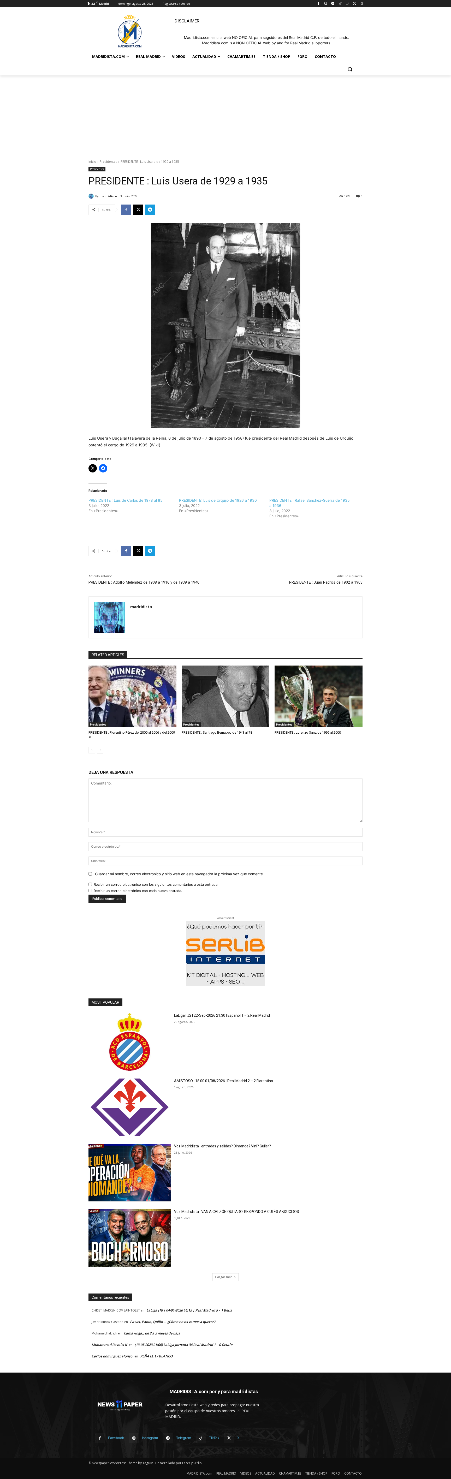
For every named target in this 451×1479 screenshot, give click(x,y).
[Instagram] (326, 4)
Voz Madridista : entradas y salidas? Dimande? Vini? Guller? (222, 1146)
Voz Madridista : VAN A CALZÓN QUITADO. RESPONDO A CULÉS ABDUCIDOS (236, 1211)
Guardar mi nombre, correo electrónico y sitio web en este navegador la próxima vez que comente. (179, 874)
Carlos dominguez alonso (112, 1356)
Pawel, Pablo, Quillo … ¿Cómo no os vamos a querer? (172, 1321)
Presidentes (108, 161)
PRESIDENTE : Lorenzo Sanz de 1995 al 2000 (308, 732)
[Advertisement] (225, 114)
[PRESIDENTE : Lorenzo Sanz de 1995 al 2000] (319, 696)
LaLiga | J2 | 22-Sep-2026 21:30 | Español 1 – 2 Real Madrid (222, 1015)
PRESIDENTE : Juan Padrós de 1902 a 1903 (326, 582)
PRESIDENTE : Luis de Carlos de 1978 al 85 (125, 500)
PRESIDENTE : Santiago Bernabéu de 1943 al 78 (217, 732)
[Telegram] (333, 4)
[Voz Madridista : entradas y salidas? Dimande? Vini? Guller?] (129, 1172)
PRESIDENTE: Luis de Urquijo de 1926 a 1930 (218, 500)
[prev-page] (91, 750)
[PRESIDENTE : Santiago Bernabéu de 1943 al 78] (226, 696)
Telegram (183, 1438)
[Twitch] (348, 4)
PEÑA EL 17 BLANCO (156, 1356)
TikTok (214, 1438)
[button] (350, 69)
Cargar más (223, 1277)
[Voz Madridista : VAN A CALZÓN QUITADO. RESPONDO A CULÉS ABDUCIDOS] (129, 1238)
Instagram (150, 1438)
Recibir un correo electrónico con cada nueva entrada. (138, 891)
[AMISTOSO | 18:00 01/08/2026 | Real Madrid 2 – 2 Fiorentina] (129, 1107)
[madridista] (91, 196)
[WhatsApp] (362, 4)
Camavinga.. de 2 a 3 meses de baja (152, 1333)
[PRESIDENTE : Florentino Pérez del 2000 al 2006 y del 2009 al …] (132, 696)
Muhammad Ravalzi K (109, 1344)
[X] (355, 4)
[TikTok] (340, 4)
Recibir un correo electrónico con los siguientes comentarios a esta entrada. (156, 884)
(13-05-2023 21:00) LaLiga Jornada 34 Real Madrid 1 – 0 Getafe (183, 1344)
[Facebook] (318, 4)
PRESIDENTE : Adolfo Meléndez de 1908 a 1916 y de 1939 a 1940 (143, 582)
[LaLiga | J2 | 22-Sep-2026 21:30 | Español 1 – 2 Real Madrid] (129, 1042)
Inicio (92, 161)
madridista (108, 196)
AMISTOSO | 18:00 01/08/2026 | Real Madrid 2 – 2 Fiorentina (223, 1081)
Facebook (116, 1438)
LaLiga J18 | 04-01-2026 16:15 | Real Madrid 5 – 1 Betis (189, 1310)
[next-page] (100, 750)
